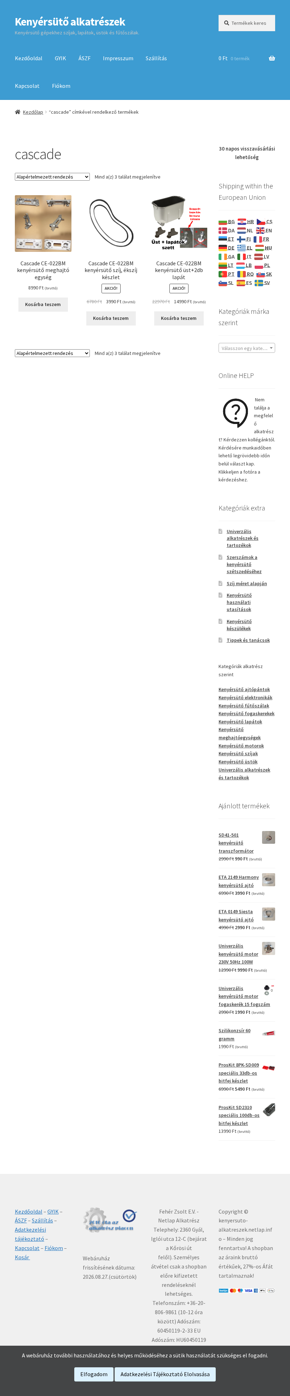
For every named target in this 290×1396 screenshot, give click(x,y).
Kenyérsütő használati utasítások (239, 602)
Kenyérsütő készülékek (239, 625)
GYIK (60, 58)
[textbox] (247, 348)
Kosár (22, 1257)
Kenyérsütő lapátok (240, 721)
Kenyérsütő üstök (238, 761)
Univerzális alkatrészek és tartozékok (243, 538)
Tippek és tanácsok (248, 640)
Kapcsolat (27, 85)
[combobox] (247, 348)
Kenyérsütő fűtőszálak (244, 705)
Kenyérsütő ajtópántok (244, 689)
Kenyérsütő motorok (241, 745)
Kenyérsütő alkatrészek (70, 22)
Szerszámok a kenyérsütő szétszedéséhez (244, 564)
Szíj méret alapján (247, 583)
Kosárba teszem (43, 304)
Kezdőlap (33, 112)
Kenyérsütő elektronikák (245, 697)
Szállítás (156, 58)
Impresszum (118, 58)
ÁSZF (85, 58)
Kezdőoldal (28, 58)
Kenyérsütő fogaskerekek (246, 713)
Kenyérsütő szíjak (238, 753)
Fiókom (61, 85)
